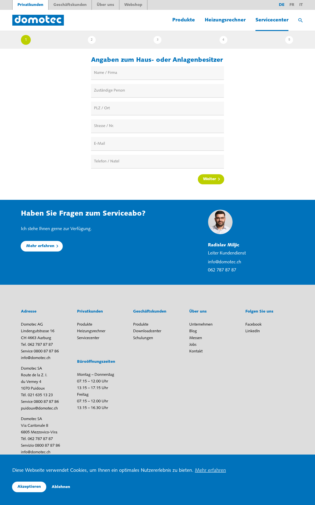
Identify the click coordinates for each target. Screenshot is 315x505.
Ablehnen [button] (61, 487)
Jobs (192, 345)
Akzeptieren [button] (29, 487)
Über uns (105, 5)
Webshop (133, 5)
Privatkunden (30, 5)
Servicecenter (271, 20)
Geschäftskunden (70, 5)
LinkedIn (252, 331)
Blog (193, 331)
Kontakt (196, 351)
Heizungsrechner (225, 20)
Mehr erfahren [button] (210, 470)
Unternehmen (201, 325)
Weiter (209, 179)
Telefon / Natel (106, 161)
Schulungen (143, 338)
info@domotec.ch (224, 262)
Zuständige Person (109, 91)
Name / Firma (105, 73)
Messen (195, 338)
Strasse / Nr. (104, 126)
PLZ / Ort (102, 108)
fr (291, 5)
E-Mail (99, 144)
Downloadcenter (147, 331)
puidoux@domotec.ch (39, 408)
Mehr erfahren (40, 246)
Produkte (183, 20)
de (281, 5)
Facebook (253, 325)
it (301, 5)
